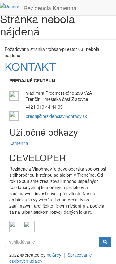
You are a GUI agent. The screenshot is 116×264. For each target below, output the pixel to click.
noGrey (54, 255)
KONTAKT (30, 66)
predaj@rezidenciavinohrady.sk (56, 116)
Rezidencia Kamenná (50, 8)
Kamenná (18, 143)
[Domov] (9, 5)
